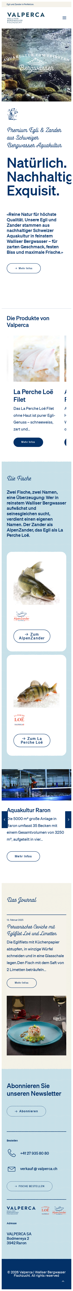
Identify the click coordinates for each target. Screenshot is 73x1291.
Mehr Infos (28, 442)
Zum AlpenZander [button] (32, 636)
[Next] (68, 828)
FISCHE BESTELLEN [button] (32, 1186)
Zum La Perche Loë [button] (32, 740)
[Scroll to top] (63, 1281)
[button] (64, 18)
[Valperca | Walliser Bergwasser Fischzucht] (26, 17)
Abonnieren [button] (28, 1111)
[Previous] (4, 828)
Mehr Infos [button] (26, 268)
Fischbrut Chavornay (32, 810)
